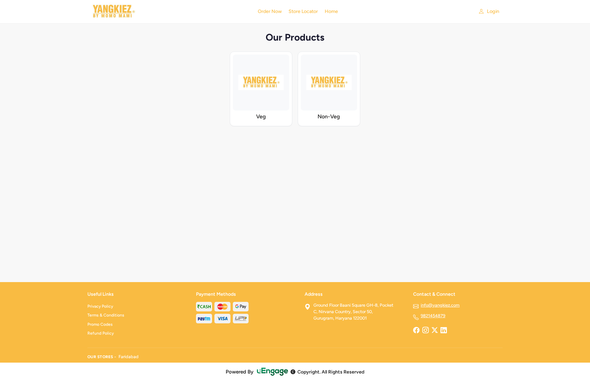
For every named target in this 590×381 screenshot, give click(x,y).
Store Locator (303, 11)
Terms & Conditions (105, 315)
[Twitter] (435, 331)
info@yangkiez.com (440, 305)
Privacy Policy (100, 306)
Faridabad (128, 356)
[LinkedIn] (443, 331)
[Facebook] (416, 331)
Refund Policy (100, 333)
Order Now (270, 11)
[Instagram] (425, 331)
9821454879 (433, 315)
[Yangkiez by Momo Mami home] (168, 11)
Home (331, 11)
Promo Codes (100, 324)
